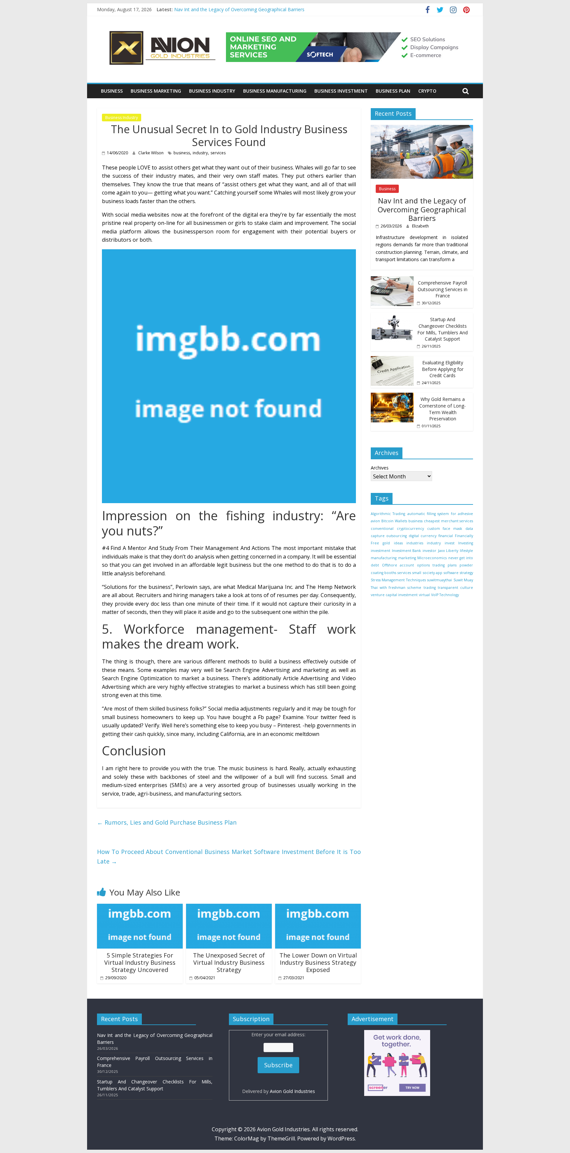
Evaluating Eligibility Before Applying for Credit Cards (442, 368)
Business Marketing (156, 91)
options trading (431, 565)
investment (380, 550)
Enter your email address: (278, 1062)
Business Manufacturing (274, 91)
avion (375, 520)
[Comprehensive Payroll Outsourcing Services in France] (392, 279)
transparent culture (455, 587)
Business (112, 91)
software (451, 572)
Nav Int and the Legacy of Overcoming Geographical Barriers (239, 9)
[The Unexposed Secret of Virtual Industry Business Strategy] (229, 907)
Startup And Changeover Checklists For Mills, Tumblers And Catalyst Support (442, 329)
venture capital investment (394, 594)
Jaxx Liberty (448, 550)
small (416, 572)
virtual (424, 594)
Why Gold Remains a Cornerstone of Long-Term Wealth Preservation (442, 409)
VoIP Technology (445, 594)
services (218, 153)
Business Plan (393, 91)
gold (386, 543)
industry (200, 153)
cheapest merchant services (448, 520)
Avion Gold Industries (292, 1091)
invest (450, 543)
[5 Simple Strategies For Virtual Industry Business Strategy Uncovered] (140, 907)
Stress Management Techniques (398, 579)
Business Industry (212, 91)
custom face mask (444, 528)
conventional (382, 528)
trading (430, 587)
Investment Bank (406, 550)
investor (429, 550)
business (182, 153)
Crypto (427, 91)
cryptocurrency (410, 528)
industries (414, 543)
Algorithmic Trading (388, 513)
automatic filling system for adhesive (440, 513)
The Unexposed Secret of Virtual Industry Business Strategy (229, 962)
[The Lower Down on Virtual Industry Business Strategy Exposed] (318, 907)
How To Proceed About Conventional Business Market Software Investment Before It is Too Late (229, 856)
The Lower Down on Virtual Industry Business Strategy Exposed (318, 962)
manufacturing (383, 557)
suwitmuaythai (439, 579)
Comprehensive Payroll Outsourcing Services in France (442, 288)
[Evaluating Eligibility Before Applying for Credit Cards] (392, 359)
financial (445, 535)
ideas (398, 543)
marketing (407, 557)
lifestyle (466, 550)
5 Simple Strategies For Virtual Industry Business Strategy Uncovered (139, 962)
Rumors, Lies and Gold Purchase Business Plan (167, 822)
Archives (380, 467)
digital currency (422, 535)
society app (432, 572)
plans (452, 565)
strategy (466, 572)
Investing (465, 543)
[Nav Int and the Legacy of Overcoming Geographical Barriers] (422, 128)
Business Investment (341, 91)
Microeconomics (432, 557)
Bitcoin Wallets (394, 520)
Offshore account (398, 565)
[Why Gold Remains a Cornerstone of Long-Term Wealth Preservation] (392, 396)
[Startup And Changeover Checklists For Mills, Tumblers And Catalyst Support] (392, 316)
